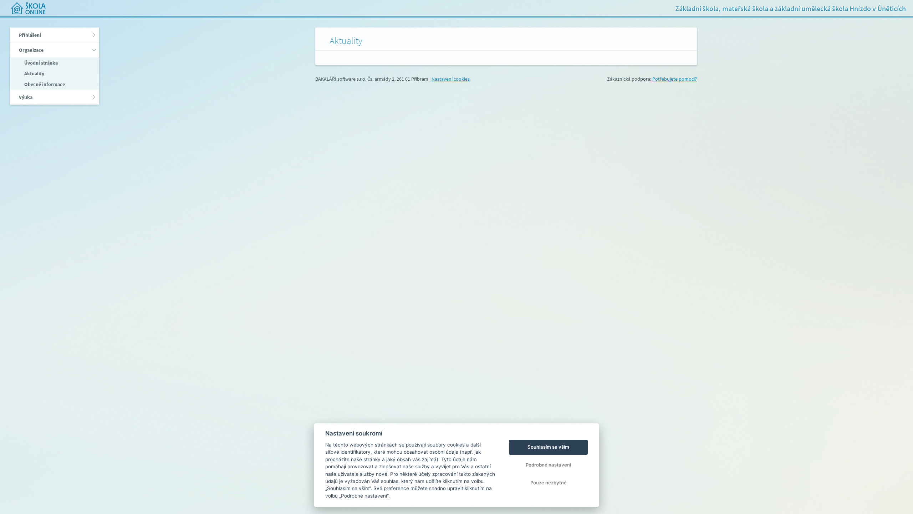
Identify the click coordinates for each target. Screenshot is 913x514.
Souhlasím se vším (548, 447)
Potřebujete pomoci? (674, 79)
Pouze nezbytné (548, 482)
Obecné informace (44, 84)
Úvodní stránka (40, 63)
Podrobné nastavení (548, 465)
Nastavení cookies (451, 79)
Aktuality (33, 73)
